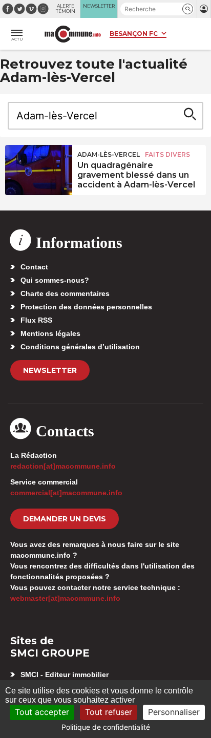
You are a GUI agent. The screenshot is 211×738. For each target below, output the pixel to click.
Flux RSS (36, 320)
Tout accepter (42, 712)
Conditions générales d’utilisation (80, 347)
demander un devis (64, 518)
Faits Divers (167, 154)
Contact (34, 267)
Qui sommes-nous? (54, 280)
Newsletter (50, 370)
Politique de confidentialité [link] (105, 727)
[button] (187, 9)
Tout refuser (108, 712)
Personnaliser (174, 712)
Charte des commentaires (65, 293)
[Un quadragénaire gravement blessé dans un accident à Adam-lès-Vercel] (38, 168)
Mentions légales (50, 333)
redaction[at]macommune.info (63, 466)
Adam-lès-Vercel (108, 154)
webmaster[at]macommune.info (65, 598)
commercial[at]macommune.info (66, 493)
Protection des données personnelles (86, 307)
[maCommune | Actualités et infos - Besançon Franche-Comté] (73, 34)
